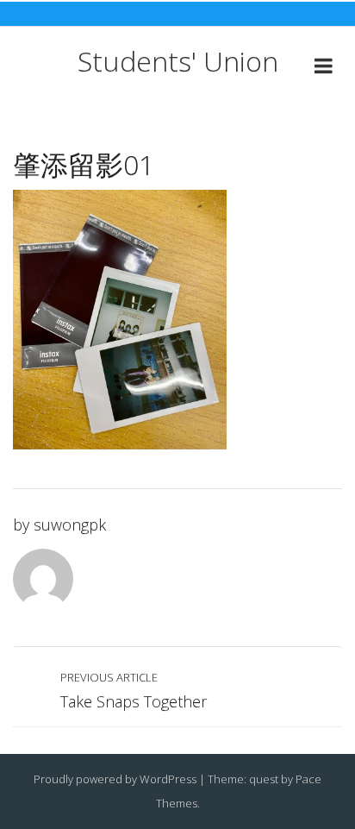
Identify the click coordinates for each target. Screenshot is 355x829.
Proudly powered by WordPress (115, 779)
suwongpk (70, 524)
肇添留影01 (83, 164)
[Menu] (324, 69)
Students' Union (178, 60)
